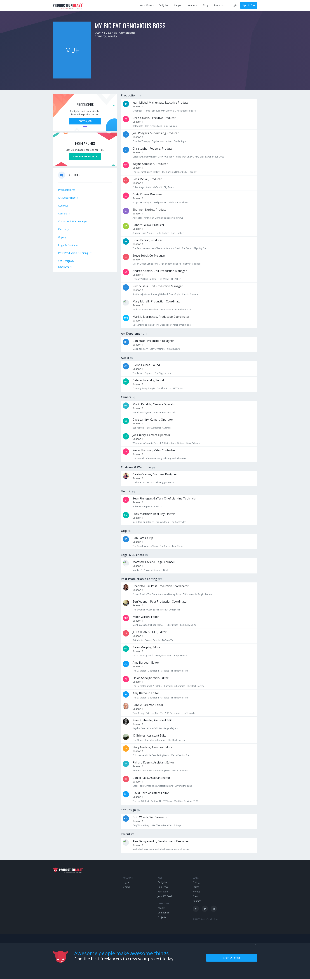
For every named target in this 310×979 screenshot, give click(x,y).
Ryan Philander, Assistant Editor (154, 720)
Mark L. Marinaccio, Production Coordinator (161, 317)
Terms (196, 886)
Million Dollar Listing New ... (146, 263)
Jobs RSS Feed (165, 896)
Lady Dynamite (157, 348)
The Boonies (139, 609)
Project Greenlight (142, 202)
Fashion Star (183, 755)
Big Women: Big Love (159, 770)
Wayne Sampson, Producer (150, 164)
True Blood (177, 546)
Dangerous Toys (153, 126)
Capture (148, 373)
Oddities (157, 728)
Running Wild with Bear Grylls (165, 294)
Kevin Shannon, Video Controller (154, 450)
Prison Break (139, 594)
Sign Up (126, 886)
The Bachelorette (182, 309)
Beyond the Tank (183, 785)
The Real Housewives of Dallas (148, 248)
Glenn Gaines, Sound (146, 365)
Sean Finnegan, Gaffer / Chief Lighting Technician (165, 498)
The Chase (138, 740)
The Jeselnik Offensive (144, 458)
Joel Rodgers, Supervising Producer (156, 133)
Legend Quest (171, 728)
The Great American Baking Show (164, 594)
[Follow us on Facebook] (196, 909)
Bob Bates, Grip (143, 538)
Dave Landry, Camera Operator (153, 420)
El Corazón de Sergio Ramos (197, 594)
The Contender (178, 522)
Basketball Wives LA (143, 849)
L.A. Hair (164, 443)
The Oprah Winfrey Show (145, 546)
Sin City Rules (166, 187)
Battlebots (138, 126)
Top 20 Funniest (180, 770)
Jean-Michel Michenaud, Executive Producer (161, 103)
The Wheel (163, 279)
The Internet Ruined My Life (146, 171)
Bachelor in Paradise (158, 670)
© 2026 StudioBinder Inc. (205, 919)
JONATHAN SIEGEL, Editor (149, 632)
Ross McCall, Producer (147, 179)
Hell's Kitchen (162, 233)
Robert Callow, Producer (148, 225)
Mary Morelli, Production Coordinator (157, 301)
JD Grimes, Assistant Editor (150, 735)
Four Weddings (153, 427)
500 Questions (162, 655)
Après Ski (137, 217)
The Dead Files (163, 324)
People (178, 5)
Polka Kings (138, 187)
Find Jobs (163, 5)
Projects (162, 917)
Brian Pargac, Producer (148, 240)
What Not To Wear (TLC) (186, 801)
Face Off (193, 171)
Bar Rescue (138, 427)
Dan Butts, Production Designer (153, 341)
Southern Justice (141, 294)
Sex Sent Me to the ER (143, 324)
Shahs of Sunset (140, 309)
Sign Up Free (248, 5)
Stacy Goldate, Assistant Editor (152, 747)
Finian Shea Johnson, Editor (150, 678)
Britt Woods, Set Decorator (150, 817)
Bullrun (136, 506)
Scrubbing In (180, 141)
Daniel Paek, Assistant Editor (151, 778)
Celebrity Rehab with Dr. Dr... (179, 156)
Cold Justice (159, 202)
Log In (126, 882)
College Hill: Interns (157, 609)
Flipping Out (200, 248)
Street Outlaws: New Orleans (185, 443)
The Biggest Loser (164, 373)
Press (195, 896)
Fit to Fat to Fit (140, 770)
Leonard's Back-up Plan (144, 279)
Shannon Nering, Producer (150, 210)
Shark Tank (138, 785)
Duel (165, 570)
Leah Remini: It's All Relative (176, 263)
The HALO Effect (141, 801)
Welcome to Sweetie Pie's (145, 443)
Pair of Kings (174, 825)
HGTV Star (178, 388)
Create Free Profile (85, 156)
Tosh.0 (136, 482)
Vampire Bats (148, 506)
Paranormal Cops (182, 324)
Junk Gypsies (170, 126)
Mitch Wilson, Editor (146, 617)
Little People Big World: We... (160, 755)
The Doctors (147, 482)
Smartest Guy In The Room (178, 248)
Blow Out (178, 217)
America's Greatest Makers (159, 785)
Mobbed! (137, 110)
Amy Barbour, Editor (146, 663)
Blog (205, 5)
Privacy (196, 891)
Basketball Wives (163, 849)
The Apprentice (179, 655)
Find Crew (163, 886)
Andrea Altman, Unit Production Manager (160, 271)
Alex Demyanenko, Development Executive (161, 841)
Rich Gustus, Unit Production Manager (158, 286)
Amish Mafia (152, 187)
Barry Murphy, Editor (146, 647)
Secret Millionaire (187, 110)
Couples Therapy (141, 141)
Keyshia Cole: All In (142, 728)
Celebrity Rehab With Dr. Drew (148, 156)
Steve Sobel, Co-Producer (149, 256)
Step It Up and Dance (143, 522)
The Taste (137, 373)
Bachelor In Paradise (160, 309)
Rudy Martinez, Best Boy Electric (154, 514)
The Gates (165, 546)
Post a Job (219, 5)
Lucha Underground (143, 655)
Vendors (192, 5)
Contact (197, 900)
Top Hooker (177, 233)
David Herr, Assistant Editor (151, 793)
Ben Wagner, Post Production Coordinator (160, 601)
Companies (163, 912)
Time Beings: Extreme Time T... (148, 713)
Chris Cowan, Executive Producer (154, 118)
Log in (234, 5)
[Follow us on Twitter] (205, 909)
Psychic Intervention (162, 141)
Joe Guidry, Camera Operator (151, 435)
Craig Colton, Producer (147, 194)
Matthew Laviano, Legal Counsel (154, 562)
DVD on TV (167, 640)
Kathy (159, 458)
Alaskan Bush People (143, 233)
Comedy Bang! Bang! (143, 388)
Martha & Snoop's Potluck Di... (148, 624)
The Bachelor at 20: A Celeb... (147, 686)
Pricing (196, 882)
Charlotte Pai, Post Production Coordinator (161, 586)
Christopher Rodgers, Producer (153, 149)
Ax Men (167, 427)
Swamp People (152, 640)
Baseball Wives (181, 849)
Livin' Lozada (188, 713)
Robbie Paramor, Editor (148, 705)
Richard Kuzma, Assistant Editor (153, 762)
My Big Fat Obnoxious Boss (210, 156)
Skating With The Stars (175, 458)
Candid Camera (190, 294)
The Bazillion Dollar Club (174, 171)
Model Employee (141, 412)
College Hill (174, 609)
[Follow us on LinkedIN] (214, 909)
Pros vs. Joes (162, 522)
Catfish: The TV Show (177, 202)
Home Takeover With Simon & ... (160, 110)
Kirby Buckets (173, 348)
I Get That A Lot (163, 388)
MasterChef (169, 412)
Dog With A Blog (141, 825)
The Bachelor (139, 670)
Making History (140, 348)
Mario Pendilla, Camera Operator (154, 404)
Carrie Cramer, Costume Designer (155, 474)
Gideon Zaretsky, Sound (148, 380)
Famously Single (188, 624)
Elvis (159, 506)
